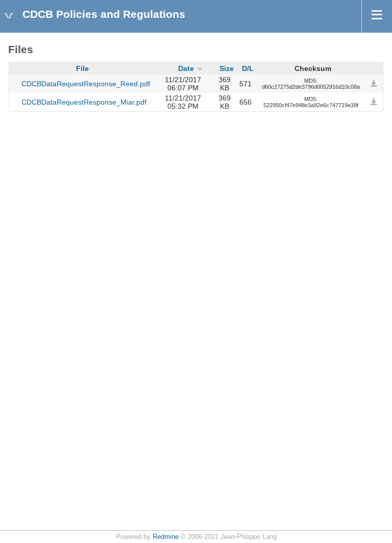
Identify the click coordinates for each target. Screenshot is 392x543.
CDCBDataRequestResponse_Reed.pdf (85, 84)
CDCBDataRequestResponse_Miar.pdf (83, 102)
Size (226, 68)
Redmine (166, 536)
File (82, 68)
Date (186, 68)
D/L (248, 68)
